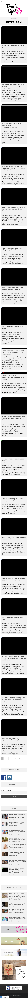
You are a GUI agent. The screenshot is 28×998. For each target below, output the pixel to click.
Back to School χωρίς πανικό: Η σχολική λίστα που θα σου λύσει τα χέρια (17, 919)
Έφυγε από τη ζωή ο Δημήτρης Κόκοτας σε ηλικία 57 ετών (17, 903)
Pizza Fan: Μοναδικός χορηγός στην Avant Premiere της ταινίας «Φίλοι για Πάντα (13, 168)
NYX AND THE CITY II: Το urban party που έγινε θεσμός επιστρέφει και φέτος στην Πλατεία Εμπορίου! (16, 870)
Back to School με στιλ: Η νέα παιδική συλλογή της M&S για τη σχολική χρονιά (17, 824)
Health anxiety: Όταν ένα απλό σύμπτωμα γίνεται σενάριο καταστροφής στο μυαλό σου (17, 816)
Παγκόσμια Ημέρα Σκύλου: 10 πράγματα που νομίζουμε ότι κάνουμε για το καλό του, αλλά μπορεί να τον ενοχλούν (17, 896)
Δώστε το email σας (6, 790)
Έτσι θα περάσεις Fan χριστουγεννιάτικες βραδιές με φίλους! (13, 377)
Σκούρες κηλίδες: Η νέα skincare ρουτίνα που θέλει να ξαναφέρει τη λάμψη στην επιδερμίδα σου (17, 846)
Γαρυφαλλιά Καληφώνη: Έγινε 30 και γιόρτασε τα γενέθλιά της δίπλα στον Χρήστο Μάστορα (17, 911)
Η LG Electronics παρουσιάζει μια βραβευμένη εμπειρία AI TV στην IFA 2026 (17, 862)
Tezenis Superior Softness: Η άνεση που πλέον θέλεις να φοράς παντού (16, 854)
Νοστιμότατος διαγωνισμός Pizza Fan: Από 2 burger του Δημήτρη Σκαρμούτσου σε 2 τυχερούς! (14, 699)
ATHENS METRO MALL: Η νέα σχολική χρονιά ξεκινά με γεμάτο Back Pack (17, 832)
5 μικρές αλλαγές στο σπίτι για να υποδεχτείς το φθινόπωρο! (17, 838)
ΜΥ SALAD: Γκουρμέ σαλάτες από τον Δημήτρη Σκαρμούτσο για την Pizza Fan (13, 418)
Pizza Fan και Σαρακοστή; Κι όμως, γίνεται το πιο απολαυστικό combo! (11, 125)
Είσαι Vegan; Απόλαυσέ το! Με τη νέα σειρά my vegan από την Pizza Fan (13, 209)
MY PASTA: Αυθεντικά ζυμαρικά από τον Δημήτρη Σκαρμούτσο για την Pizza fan (14, 658)
